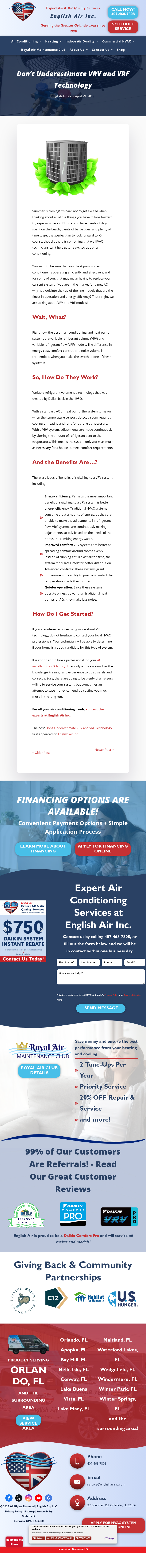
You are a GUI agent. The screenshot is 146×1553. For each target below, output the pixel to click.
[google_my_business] (48, 1498)
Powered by (64, 1549)
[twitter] (18, 1498)
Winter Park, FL (118, 1389)
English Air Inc (68, 734)
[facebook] (9, 1498)
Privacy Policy (111, 995)
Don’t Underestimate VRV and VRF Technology (79, 728)
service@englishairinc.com (106, 1484)
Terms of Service (132, 995)
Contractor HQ (80, 1549)
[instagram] (28, 1498)
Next (41, 932)
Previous (4, 932)
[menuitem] (26, 41)
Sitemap (29, 1512)
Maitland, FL (117, 1340)
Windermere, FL (117, 1379)
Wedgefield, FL (117, 1370)
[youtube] (38, 1498)
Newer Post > (104, 750)
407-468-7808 (117, 937)
